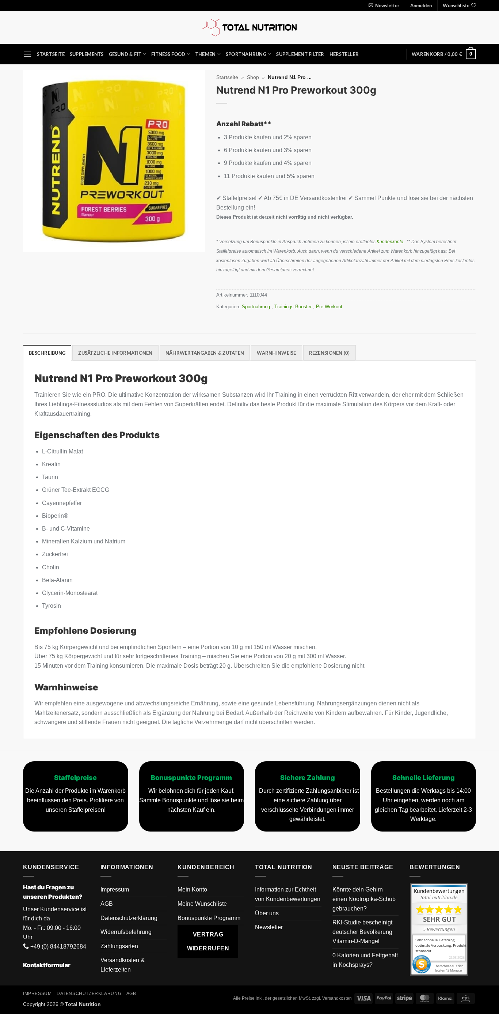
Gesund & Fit (125, 54)
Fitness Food (168, 54)
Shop (253, 77)
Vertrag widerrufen (208, 941)
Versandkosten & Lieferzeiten (122, 965)
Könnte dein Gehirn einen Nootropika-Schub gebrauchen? (364, 898)
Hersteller (344, 54)
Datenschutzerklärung (128, 918)
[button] (384, 5)
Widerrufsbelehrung (126, 932)
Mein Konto (192, 889)
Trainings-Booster (293, 306)
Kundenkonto (390, 241)
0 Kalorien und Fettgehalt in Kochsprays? (365, 960)
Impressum (114, 889)
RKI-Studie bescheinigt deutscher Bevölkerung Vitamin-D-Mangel (362, 931)
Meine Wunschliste (202, 904)
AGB (106, 904)
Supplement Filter (300, 54)
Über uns (267, 913)
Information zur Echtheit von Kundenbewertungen (287, 894)
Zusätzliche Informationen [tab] (115, 353)
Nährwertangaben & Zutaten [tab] (204, 353)
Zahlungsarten (119, 946)
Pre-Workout (330, 306)
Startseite (51, 54)
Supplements (87, 54)
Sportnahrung (246, 54)
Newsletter (269, 927)
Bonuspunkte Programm (209, 918)
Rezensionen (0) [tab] (329, 353)
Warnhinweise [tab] (276, 353)
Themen (205, 54)
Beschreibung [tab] (47, 353)
